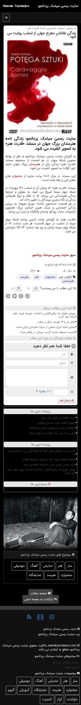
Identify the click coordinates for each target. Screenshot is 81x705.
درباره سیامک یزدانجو (65, 662)
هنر (37, 277)
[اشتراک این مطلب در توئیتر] (14, 295)
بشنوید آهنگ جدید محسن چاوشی (56, 423)
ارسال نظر (65, 400)
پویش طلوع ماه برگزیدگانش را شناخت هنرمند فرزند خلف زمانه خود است (44, 315)
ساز (70, 566)
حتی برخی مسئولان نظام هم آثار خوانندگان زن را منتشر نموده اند (41, 452)
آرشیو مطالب (71, 667)
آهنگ (34, 566)
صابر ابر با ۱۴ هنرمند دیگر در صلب (56, 322)
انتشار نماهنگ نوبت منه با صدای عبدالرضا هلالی (49, 459)
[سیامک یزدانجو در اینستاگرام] (52, 617)
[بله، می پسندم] (36, 288)
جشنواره (17, 176)
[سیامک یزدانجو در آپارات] (40, 617)
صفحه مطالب (39, 593)
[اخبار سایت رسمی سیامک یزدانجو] (29, 617)
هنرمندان (34, 164)
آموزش (24, 690)
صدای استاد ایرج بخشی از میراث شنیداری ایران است (45, 327)
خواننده (72, 699)
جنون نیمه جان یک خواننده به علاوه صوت (52, 433)
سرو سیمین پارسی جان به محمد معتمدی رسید (49, 464)
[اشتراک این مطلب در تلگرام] (27, 295)
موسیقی (19, 566)
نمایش (48, 566)
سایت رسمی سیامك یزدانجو (58, 6)
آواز (59, 699)
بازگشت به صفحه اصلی (39, 599)
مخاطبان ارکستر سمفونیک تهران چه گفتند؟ (52, 428)
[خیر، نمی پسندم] (19, 288)
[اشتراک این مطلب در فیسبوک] (21, 295)
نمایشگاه (35, 575)
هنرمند (24, 277)
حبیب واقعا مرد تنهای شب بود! (58, 418)
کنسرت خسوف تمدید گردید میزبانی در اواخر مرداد (47, 332)
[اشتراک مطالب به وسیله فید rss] (8, 295)
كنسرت (47, 699)
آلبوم (11, 690)
